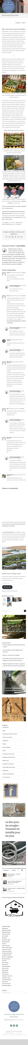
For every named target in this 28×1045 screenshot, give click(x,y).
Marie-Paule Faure (6, 958)
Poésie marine (5, 968)
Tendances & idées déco (8, 773)
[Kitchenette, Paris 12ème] (19, 599)
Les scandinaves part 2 (18, 217)
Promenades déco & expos (9, 767)
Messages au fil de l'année (9, 757)
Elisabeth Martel (6, 941)
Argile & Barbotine (6, 932)
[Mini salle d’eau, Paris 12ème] (14, 599)
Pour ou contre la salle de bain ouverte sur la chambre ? (14, 882)
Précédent (18, 22)
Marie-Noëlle (9, 361)
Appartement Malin (6, 930)
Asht (8, 408)
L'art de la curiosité (6, 949)
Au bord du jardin (6, 934)
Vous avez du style (6, 983)
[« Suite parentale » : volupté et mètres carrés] (5, 888)
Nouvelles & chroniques (8, 764)
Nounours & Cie (9, 208)
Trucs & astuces (6, 777)
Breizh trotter (5, 936)
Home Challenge (6, 747)
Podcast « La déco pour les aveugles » (11, 655)
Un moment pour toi (6, 979)
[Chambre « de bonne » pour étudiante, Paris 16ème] (4, 599)
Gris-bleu (4, 943)
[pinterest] (17, 1026)
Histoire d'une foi (6, 945)
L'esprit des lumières (7, 951)
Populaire (6, 870)
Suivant (23, 22)
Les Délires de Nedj (6, 955)
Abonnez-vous (7, 587)
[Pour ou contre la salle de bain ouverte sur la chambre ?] (5, 881)
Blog (17, 222)
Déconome (4, 938)
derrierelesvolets (10, 474)
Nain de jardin (5, 962)
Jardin (4, 750)
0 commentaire (18, 224)
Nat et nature (9, 437)
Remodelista (5, 972)
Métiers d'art (11, 224)
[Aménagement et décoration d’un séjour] (4, 604)
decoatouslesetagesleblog (14, 285)
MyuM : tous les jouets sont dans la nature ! (14, 130)
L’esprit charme (8, 219)
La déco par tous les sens (8, 754)
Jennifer (8, 272)
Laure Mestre (6, 222)
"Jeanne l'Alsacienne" (19, 1019)
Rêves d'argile (5, 970)
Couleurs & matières (7, 737)
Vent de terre (5, 981)
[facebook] (11, 1026)
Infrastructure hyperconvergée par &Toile (17, 1034)
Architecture (5, 727)
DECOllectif (5, 740)
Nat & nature (5, 964)
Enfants (7, 224)
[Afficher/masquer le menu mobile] (25, 0)
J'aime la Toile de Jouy (7, 947)
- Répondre (23, 272)
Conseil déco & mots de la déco (10, 734)
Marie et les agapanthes (7, 957)
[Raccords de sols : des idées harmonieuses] (5, 874)
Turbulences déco (6, 977)
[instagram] (14, 1026)
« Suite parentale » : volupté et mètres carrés (16, 889)
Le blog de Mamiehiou (7, 953)
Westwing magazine (6, 985)
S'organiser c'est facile (7, 976)
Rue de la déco (5, 974)
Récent (14, 870)
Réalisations (5, 770)
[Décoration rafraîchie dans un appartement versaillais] (9, 599)
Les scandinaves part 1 (7, 217)
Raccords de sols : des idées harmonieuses (14, 874)
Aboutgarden (5, 928)
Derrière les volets (6, 939)
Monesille (4, 960)
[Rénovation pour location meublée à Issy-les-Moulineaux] (9, 604)
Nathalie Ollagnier (6, 966)
